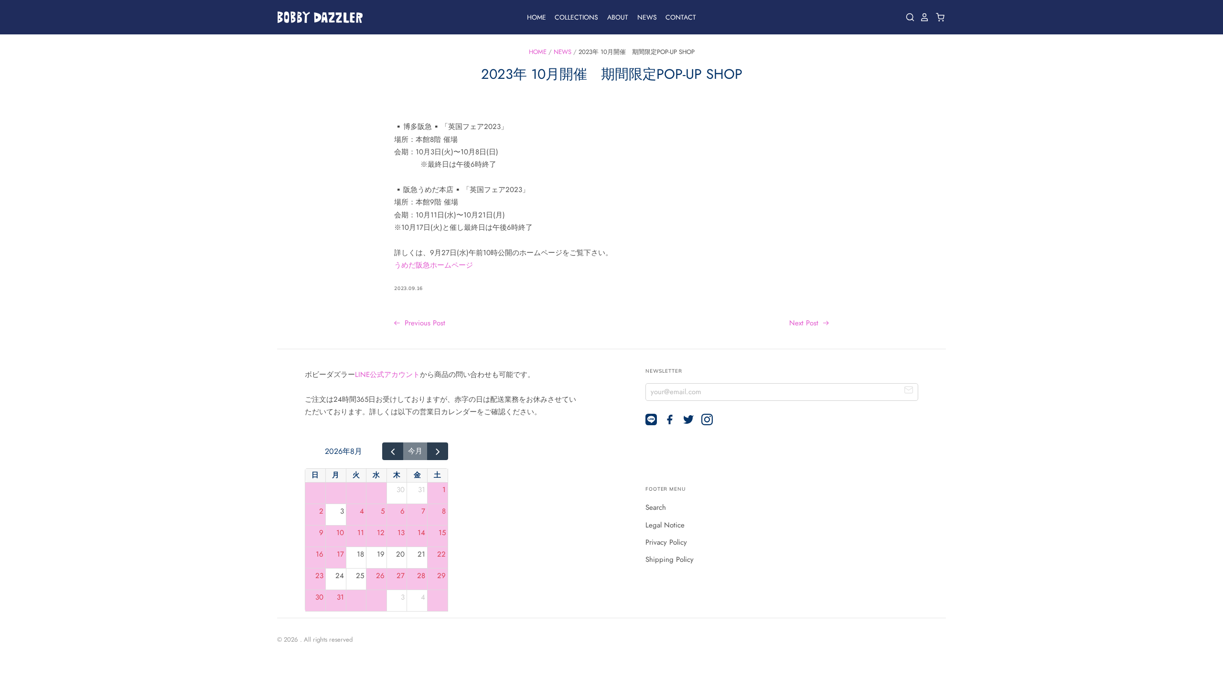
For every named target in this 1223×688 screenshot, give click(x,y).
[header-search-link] (908, 17)
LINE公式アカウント (387, 374)
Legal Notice (665, 525)
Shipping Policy (669, 559)
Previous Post (423, 323)
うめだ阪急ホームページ (433, 265)
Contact (680, 17)
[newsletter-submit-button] (909, 391)
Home (536, 17)
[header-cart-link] (937, 17)
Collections (576, 17)
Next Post (805, 323)
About (617, 17)
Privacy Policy (666, 542)
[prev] (392, 451)
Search (655, 507)
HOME (538, 51)
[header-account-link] (922, 17)
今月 (415, 451)
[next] (437, 451)
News (647, 17)
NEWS (562, 51)
